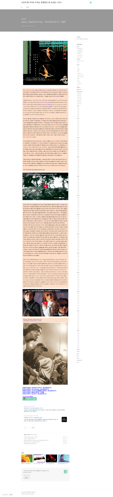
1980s (78, 176)
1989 (78, 178)
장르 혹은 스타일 (80, 61)
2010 (78, 135)
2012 (78, 132)
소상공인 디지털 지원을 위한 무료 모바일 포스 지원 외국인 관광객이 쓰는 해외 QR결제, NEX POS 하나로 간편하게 (44, 410)
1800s (78, 349)
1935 (78, 281)
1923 (78, 303)
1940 (78, 270)
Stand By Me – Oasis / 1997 (30, 443)
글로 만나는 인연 (80, 76)
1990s (25, 434)
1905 (78, 338)
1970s (78, 195)
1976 (78, 202)
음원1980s (79, 100)
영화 (78, 78)
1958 (78, 237)
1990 (78, 174)
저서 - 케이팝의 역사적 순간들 (82, 39)
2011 (78, 133)
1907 (78, 335)
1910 (78, 328)
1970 (78, 212)
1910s (78, 311)
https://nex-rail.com (28, 406)
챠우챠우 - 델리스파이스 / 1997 (30, 436)
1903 (78, 342)
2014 (78, 128)
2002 (78, 151)
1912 (78, 324)
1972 (78, 209)
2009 (78, 139)
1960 (78, 231)
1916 (78, 317)
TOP (91, 493)
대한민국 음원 (79, 91)
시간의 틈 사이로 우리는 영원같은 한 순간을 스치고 (41, 2)
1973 (78, 207)
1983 (78, 188)
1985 (78, 184)
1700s (78, 351)
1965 (78, 223)
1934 (78, 282)
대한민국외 (79, 89)
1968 (78, 218)
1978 (78, 199)
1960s (78, 214)
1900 (78, 347)
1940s (78, 253)
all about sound (26, 475)
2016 (78, 125)
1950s (78, 234)
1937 (78, 277)
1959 (78, 235)
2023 (78, 111)
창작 (78, 71)
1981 (78, 191)
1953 (78, 246)
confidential (79, 360)
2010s (78, 118)
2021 (78, 114)
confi (78, 362)
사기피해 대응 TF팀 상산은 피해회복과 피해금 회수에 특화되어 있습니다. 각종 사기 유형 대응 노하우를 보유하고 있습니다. (41, 420)
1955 (78, 242)
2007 (78, 142)
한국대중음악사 (80, 48)
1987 (78, 181)
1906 (78, 337)
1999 (78, 158)
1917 (78, 316)
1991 (78, 172)
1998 (78, 160)
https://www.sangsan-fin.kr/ (30, 415)
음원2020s (79, 93)
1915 (78, 319)
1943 (78, 265)
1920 (78, 308)
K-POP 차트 (79, 83)
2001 (78, 153)
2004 (78, 148)
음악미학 (78, 59)
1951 (78, 249)
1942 (78, 266)
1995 (78, 165)
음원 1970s (79, 102)
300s (78, 353)
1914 (78, 321)
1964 (78, 225)
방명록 (27, 7)
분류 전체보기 (79, 44)
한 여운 (78, 81)
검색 (88, 3)
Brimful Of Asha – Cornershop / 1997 (31, 441)
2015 (78, 127)
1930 (78, 289)
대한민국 (78, 87)
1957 (78, 239)
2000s (78, 137)
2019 (78, 120)
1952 (78, 247)
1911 (78, 326)
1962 (78, 228)
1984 (78, 186)
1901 (78, 345)
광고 (78, 68)
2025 (78, 107)
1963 (78, 226)
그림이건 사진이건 (80, 75)
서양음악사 (79, 53)
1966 (78, 221)
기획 (78, 62)
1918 (78, 314)
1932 (78, 286)
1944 (78, 263)
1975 (78, 204)
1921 (78, 307)
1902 (78, 343)
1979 (78, 197)
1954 (78, 244)
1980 (78, 193)
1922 (78, 305)
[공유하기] (27, 428)
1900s (78, 330)
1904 (78, 340)
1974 (78, 205)
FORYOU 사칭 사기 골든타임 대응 (33, 417)
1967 (78, 219)
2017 (78, 123)
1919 (78, 312)
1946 (78, 260)
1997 (28, 434)
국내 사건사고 (79, 55)
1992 (78, 170)
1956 (78, 240)
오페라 (78, 70)
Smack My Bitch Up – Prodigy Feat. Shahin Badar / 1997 (36, 440)
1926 (78, 298)
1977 (78, 200)
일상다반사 (79, 73)
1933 (78, 284)
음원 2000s (79, 97)
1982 (78, 189)
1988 (78, 179)
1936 (78, 279)
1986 (78, 183)
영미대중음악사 (80, 50)
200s (78, 355)
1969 (78, 216)
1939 (78, 274)
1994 (78, 167)
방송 (78, 80)
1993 (78, 168)
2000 (78, 154)
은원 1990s (79, 98)
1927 (78, 296)
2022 (78, 112)
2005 (78, 146)
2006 (78, 144)
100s (78, 358)
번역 (78, 85)
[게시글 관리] (28, 428)
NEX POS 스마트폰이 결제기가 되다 (33, 408)
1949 (78, 255)
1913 (78, 323)
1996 (78, 163)
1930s (78, 272)
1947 (78, 258)
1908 (78, 333)
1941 (78, 268)
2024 (78, 109)
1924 (78, 302)
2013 (78, 130)
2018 (78, 122)
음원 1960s (79, 103)
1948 (78, 256)
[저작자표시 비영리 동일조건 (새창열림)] (37, 427)
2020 (78, 116)
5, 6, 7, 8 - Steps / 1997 (29, 438)
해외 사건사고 (79, 57)
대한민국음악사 (80, 51)
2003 (78, 149)
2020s (78, 106)
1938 (78, 276)
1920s (78, 291)
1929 (78, 293)
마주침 (78, 64)
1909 (78, 332)
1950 (78, 251)
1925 (78, 300)
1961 (78, 230)
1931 (78, 287)
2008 (78, 141)
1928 (78, 295)
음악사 (78, 46)
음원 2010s (79, 95)
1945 (78, 261)
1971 (78, 210)
